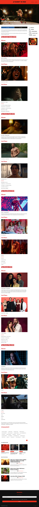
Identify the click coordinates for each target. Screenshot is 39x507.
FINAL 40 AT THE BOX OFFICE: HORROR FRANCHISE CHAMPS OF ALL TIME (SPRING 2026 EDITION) (18, 461)
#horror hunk (16, 431)
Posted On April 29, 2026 (13, 463)
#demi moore (10, 431)
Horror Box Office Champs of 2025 (17, 476)
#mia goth (18, 434)
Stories (3, 19)
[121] (14, 450)
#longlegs (3, 434)
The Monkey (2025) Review (22, 453)
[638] (23, 450)
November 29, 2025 (4, 453)
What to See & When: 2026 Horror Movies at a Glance (17, 469)
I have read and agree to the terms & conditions (20, 499)
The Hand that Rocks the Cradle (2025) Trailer (14, 453)
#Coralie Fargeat (4, 431)
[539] (5, 450)
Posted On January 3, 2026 (14, 477)
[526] (5, 464)
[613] (5, 481)
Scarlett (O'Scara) (20, 463)
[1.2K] (5, 473)
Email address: (19, 494)
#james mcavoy (22, 431)
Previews (12, 451)
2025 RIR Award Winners (5, 452)
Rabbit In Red (11, 23)
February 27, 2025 (22, 454)
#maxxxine (14, 434)
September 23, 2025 (13, 454)
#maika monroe (9, 434)
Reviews (21, 451)
